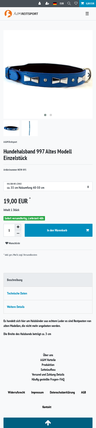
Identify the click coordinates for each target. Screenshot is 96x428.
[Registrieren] (48, 3)
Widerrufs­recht (16, 392)
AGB (83, 392)
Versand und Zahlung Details (48, 374)
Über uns (48, 355)
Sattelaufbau (48, 369)
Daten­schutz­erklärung (62, 392)
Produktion (48, 365)
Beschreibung (14, 280)
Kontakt (46, 407)
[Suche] (69, 3)
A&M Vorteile (48, 360)
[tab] (48, 280)
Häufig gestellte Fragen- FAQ (48, 379)
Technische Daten (17, 293)
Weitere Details (15, 307)
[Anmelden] (40, 3)
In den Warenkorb (57, 230)
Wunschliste (14, 243)
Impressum (37, 392)
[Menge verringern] (18, 233)
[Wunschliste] (76, 3)
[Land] (54, 3)
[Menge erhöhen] (18, 227)
